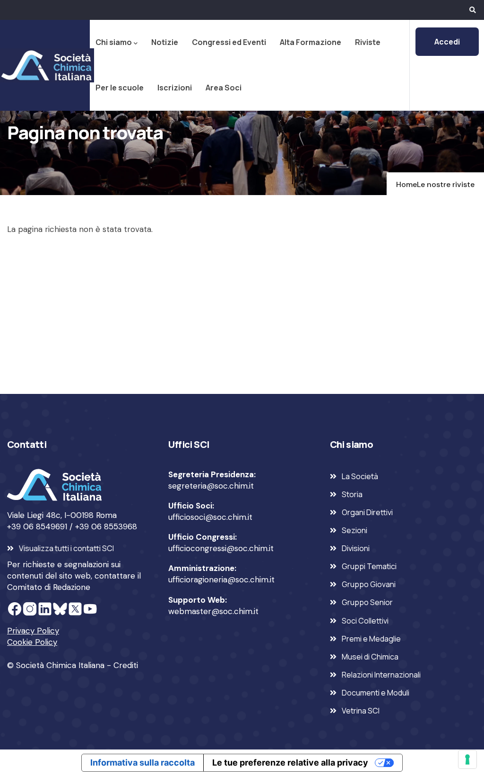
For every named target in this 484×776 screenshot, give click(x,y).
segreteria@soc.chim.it (211, 486)
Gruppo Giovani (369, 584)
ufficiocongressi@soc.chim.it (221, 548)
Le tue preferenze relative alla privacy (290, 762)
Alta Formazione (310, 42)
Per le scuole (119, 87)
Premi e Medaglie (371, 638)
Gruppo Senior (367, 602)
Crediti (125, 665)
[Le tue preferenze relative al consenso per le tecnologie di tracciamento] (467, 759)
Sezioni (354, 530)
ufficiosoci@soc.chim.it (210, 517)
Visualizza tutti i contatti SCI (66, 548)
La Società (360, 476)
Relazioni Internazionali (381, 674)
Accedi (447, 41)
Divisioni (356, 548)
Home (406, 184)
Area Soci (224, 87)
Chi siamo (113, 42)
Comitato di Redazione (48, 587)
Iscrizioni (174, 87)
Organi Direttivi (367, 512)
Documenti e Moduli (375, 692)
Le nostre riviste (446, 184)
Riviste (367, 42)
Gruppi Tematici (369, 566)
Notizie (164, 42)
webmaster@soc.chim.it (213, 611)
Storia (352, 494)
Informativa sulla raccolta (142, 762)
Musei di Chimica (370, 656)
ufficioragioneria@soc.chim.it (221, 579)
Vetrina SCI (361, 710)
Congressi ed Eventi (229, 42)
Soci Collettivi (365, 620)
